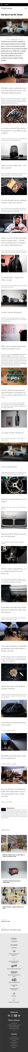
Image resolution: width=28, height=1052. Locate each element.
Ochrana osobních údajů (14, 1025)
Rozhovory (20, 39)
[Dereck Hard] (3, 809)
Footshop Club (14, 1045)
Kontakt (14, 1047)
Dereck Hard (14, 39)
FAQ (14, 1030)
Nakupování (14, 1023)
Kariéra (14, 1040)
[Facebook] (9, 1016)
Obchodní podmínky (14, 1026)
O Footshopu (14, 1037)
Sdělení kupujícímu (14, 1028)
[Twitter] (19, 1016)
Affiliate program (14, 1039)
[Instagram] (12, 1016)
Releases (14, 1044)
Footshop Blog (14, 1042)
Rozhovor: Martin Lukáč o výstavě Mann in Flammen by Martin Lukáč (14, 855)
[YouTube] (15, 1016)
